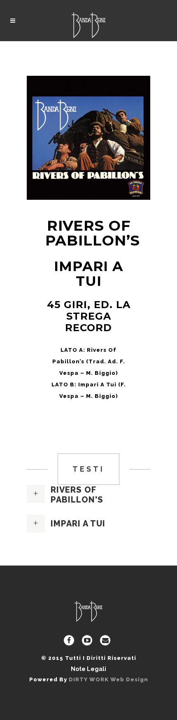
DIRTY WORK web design (108, 679)
